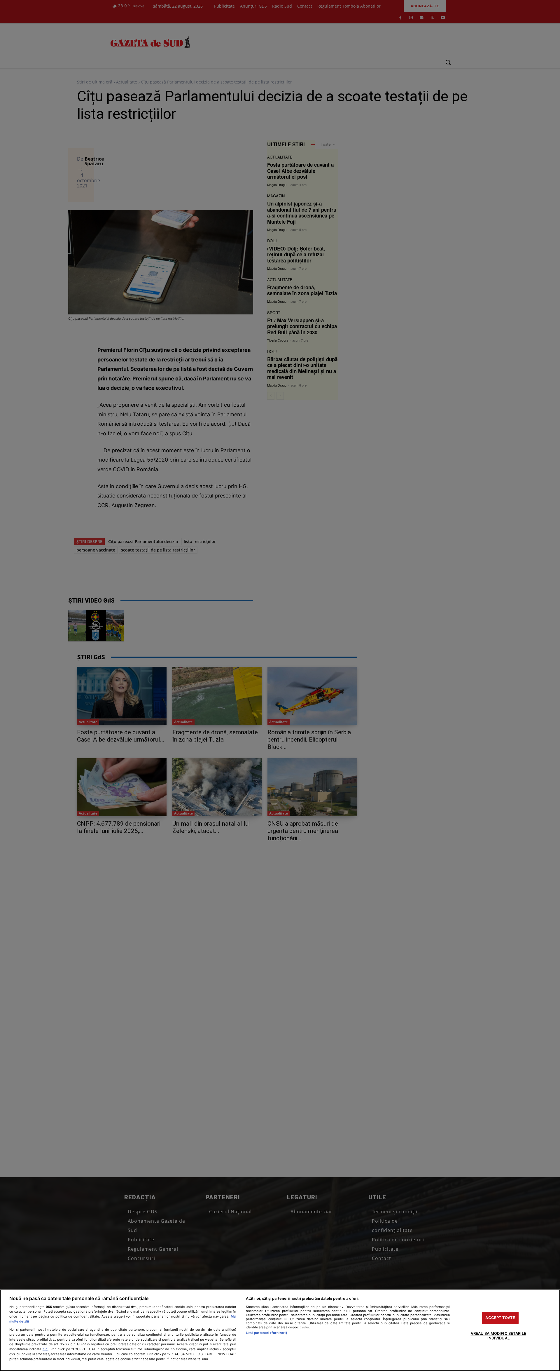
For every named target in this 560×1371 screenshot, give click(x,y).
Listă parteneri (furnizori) (266, 1333)
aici (45, 1349)
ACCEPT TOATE (500, 1318)
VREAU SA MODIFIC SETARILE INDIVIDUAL (498, 1335)
